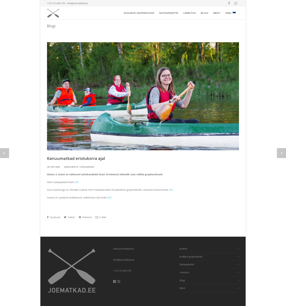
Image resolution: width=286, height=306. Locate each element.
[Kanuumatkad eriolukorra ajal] (143, 96)
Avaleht (183, 248)
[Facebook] (229, 3)
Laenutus (189, 13)
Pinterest (87, 217)
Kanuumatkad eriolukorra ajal (76, 158)
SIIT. (77, 182)
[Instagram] (235, 3)
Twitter (71, 217)
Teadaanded (86, 166)
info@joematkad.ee (77, 3)
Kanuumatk (71, 166)
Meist (216, 13)
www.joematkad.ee (123, 248)
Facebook (54, 217)
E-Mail (102, 217)
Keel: (229, 13)
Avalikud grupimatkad (139, 13)
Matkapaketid (168, 13)
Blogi (204, 13)
